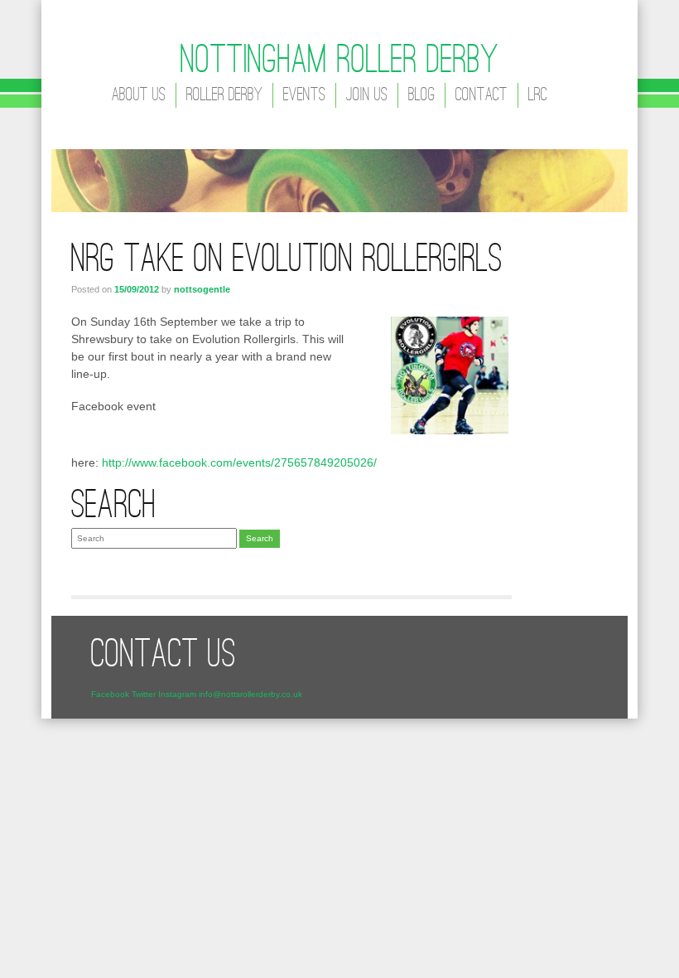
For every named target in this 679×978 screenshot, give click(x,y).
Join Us (367, 95)
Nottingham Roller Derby (339, 62)
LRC (537, 95)
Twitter (144, 694)
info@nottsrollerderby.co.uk (250, 694)
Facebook (110, 694)
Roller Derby (224, 95)
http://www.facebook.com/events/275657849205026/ (239, 462)
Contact (481, 95)
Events (304, 95)
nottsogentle (202, 289)
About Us (139, 95)
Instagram (177, 694)
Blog (421, 95)
